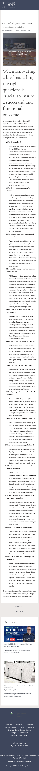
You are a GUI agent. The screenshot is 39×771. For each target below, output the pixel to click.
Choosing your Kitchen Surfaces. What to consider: (18, 687)
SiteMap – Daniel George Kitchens (19, 730)
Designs (13, 733)
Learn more (24, 733)
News (22, 727)
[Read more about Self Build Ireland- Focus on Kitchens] (19, 633)
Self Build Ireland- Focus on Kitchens (18, 644)
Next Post (19, 612)
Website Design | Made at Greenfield (19, 761)
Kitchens (9, 725)
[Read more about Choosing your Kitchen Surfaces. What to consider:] (19, 672)
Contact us (29, 725)
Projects (31, 727)
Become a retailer (11, 727)
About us (19, 725)
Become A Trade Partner (19, 735)
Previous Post (19, 606)
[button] (36, 5)
